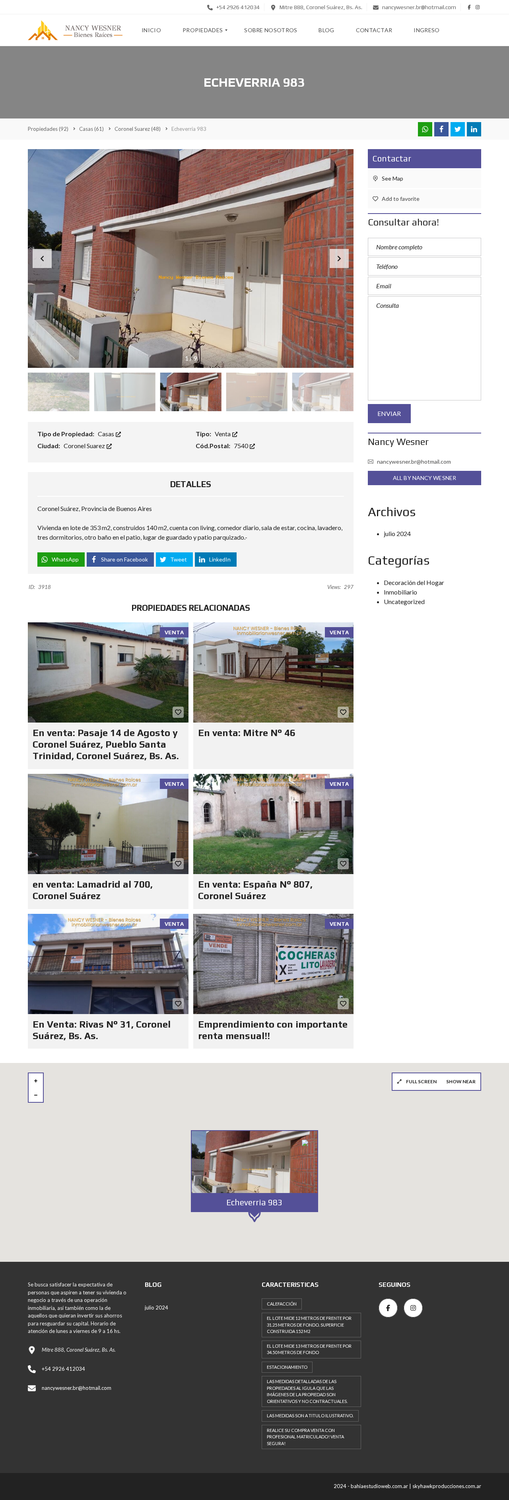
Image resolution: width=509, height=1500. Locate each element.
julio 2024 (397, 533)
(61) (91, 129)
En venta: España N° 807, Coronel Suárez (255, 890)
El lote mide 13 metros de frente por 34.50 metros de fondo (309, 1349)
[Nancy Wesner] (75, 30)
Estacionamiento (287, 1367)
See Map (392, 178)
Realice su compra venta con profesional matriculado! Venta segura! (305, 1437)
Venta (223, 433)
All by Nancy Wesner (424, 477)
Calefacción (282, 1303)
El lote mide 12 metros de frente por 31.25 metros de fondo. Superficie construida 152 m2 (309, 1324)
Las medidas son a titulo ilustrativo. (310, 1415)
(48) (138, 129)
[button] (339, 258)
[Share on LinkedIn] (474, 129)
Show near (461, 1081)
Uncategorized (404, 601)
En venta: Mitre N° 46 (246, 732)
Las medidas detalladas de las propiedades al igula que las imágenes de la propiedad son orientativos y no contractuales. (307, 1391)
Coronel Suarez (85, 445)
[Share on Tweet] (458, 129)
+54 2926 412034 (237, 7)
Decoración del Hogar (414, 582)
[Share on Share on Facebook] (441, 129)
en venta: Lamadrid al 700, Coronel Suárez (93, 890)
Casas (106, 433)
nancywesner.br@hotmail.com (418, 7)
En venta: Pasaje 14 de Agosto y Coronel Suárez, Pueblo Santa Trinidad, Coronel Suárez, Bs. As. (106, 744)
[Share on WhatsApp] (425, 129)
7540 (241, 445)
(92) (48, 129)
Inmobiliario (400, 592)
